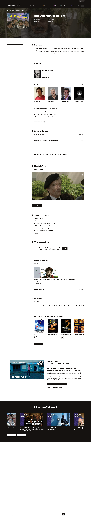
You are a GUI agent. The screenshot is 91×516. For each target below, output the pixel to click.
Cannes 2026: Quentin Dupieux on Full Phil (45, 428)
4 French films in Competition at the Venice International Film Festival (54, 279)
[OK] (63, 514)
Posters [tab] (41, 169)
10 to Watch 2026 (69, 1)
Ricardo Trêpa (65, 101)
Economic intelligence (65, 5)
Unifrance (74, 5)
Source (78, 156)
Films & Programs (33, 5)
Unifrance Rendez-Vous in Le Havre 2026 (57, 1)
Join (79, 5)
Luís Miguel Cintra (51, 102)
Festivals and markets (48, 5)
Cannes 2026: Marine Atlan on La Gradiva (72, 428)
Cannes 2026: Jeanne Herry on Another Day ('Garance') (18, 428)
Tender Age (51, 368)
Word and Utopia (79, 334)
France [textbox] (36, 149)
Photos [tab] (35, 169)
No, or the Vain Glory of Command (38, 336)
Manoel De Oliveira (51, 19)
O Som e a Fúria (52, 114)
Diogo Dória (37, 101)
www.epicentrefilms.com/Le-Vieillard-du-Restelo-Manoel (51, 306)
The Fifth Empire (52, 334)
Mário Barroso (78, 101)
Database (57, 5)
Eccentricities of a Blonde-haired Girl (66, 336)
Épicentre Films (50, 21)
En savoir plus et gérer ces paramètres (13, 515)
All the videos (21, 435)
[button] (82, 175)
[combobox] (42, 149)
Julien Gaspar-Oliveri (67, 368)
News (41, 5)
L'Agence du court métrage (54, 116)
